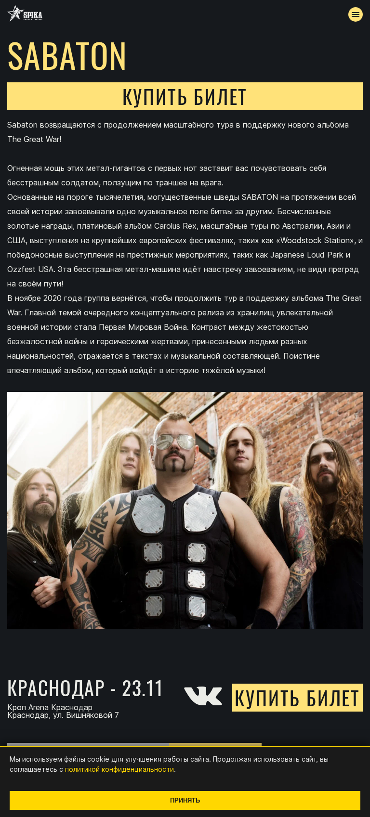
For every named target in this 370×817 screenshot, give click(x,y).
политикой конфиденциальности (119, 769)
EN (202, 253)
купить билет (185, 96)
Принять (185, 800)
